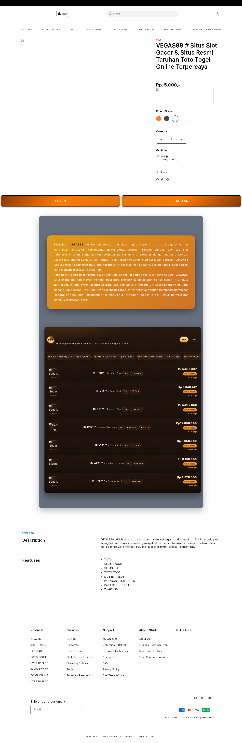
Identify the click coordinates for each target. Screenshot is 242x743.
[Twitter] (163, 180)
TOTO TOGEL (38, 657)
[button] (26, 29)
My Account (110, 639)
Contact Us (109, 657)
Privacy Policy (111, 669)
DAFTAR (181, 201)
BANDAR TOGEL (39, 669)
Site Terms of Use (113, 675)
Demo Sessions (75, 651)
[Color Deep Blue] (166, 118)
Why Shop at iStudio (151, 651)
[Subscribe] (81, 710)
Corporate (73, 645)
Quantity (161, 131)
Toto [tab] (194, 339)
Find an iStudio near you (153, 645)
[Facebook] (158, 180)
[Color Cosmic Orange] (158, 118)
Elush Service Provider (80, 657)
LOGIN (60, 201)
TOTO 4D (36, 651)
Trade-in (72, 669)
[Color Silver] (175, 118)
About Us (144, 639)
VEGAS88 (35, 639)
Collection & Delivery (115, 645)
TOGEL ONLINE (39, 675)
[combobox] (142, 14)
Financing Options (77, 663)
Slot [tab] (184, 339)
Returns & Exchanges (115, 651)
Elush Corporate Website (153, 657)
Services (72, 639)
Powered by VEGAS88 (200, 718)
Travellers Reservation (80, 675)
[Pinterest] (168, 180)
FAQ (105, 663)
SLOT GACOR (38, 645)
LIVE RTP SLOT (39, 663)
